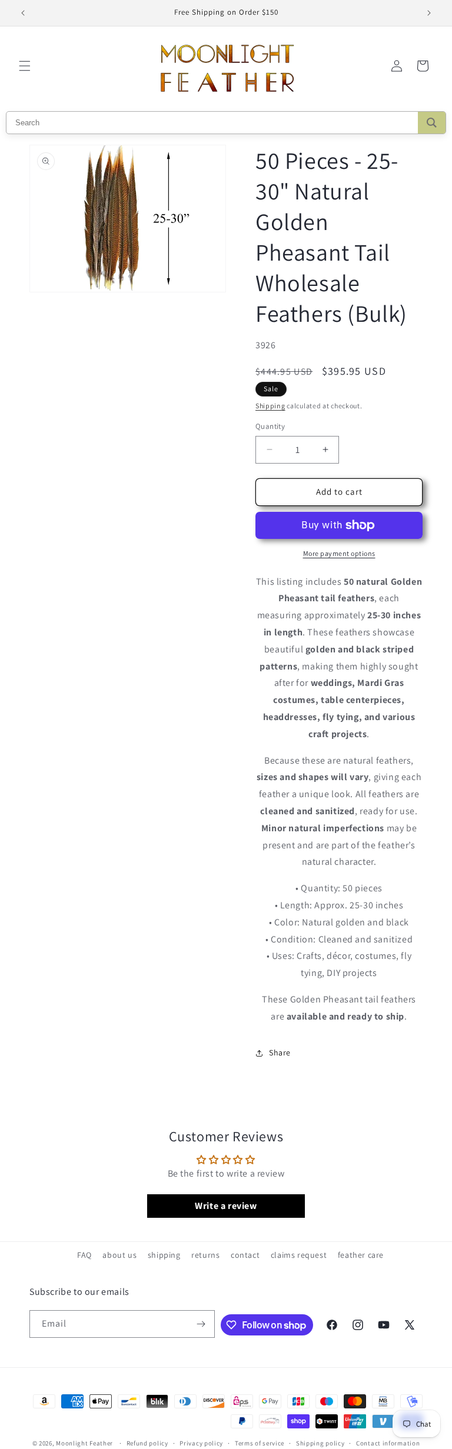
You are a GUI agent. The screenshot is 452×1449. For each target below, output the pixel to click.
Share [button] (280, 1052)
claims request (299, 1255)
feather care (361, 1255)
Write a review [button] (226, 1206)
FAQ (84, 1255)
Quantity (270, 426)
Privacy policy (201, 1443)
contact (245, 1255)
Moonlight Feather (84, 1443)
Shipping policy (320, 1443)
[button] (25, 66)
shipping (164, 1255)
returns (205, 1255)
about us (119, 1255)
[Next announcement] (429, 13)
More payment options (339, 553)
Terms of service (259, 1443)
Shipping (270, 405)
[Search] (432, 123)
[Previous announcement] (23, 13)
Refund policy (147, 1443)
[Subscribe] (201, 1324)
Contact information (388, 1443)
